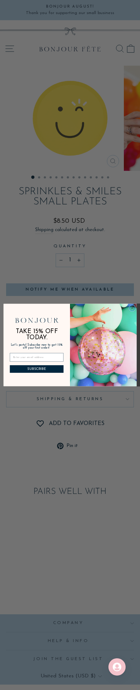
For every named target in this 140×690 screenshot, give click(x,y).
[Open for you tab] (117, 667)
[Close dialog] (132, 308)
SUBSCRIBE (36, 369)
